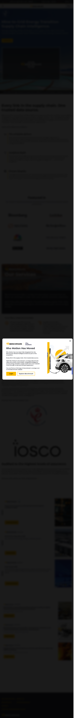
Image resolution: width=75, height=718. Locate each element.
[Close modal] (70, 341)
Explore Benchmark (26, 374)
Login (11, 374)
